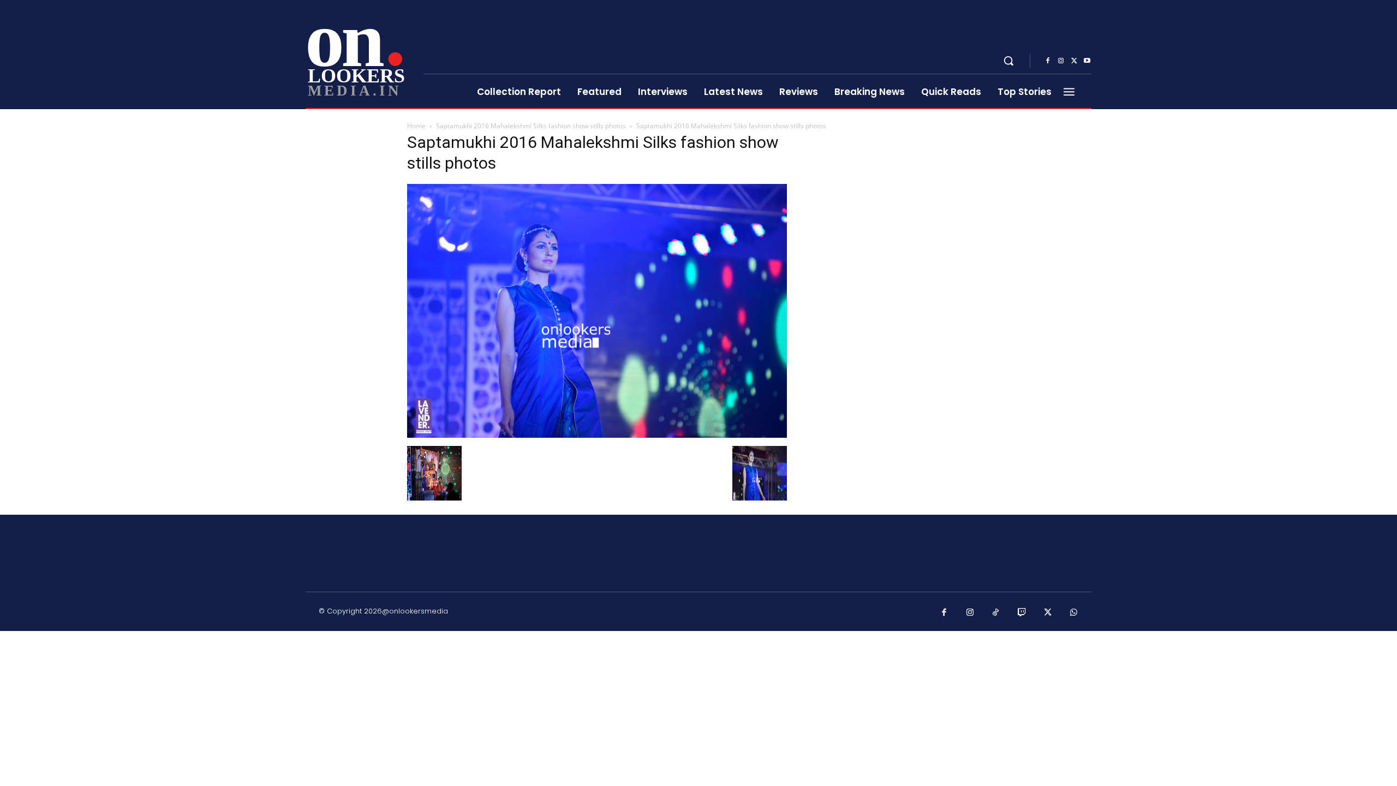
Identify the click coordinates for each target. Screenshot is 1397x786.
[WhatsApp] (1074, 613)
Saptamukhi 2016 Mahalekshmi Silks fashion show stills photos (531, 125)
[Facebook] (1047, 61)
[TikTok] (996, 613)
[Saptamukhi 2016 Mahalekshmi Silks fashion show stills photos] (597, 434)
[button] (1008, 60)
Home (416, 125)
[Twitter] (1073, 61)
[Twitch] (1022, 613)
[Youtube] (1087, 61)
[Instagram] (1060, 61)
